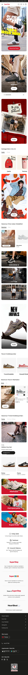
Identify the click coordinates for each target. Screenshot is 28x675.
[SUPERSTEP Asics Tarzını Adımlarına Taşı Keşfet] (8, 410)
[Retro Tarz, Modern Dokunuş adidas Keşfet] (14, 94)
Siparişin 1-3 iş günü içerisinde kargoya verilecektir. (14, 3)
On (6, 385)
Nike (9, 229)
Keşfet (14, 91)
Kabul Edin (14, 672)
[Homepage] (7, 6)
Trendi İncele (6, 248)
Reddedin (18, 659)
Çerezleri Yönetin (14, 668)
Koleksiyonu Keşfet (6, 455)
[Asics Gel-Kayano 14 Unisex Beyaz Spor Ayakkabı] (20, 393)
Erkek (8, 154)
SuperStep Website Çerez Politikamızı (12, 664)
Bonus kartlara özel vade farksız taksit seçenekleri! (14, 2)
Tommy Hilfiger (11, 421)
